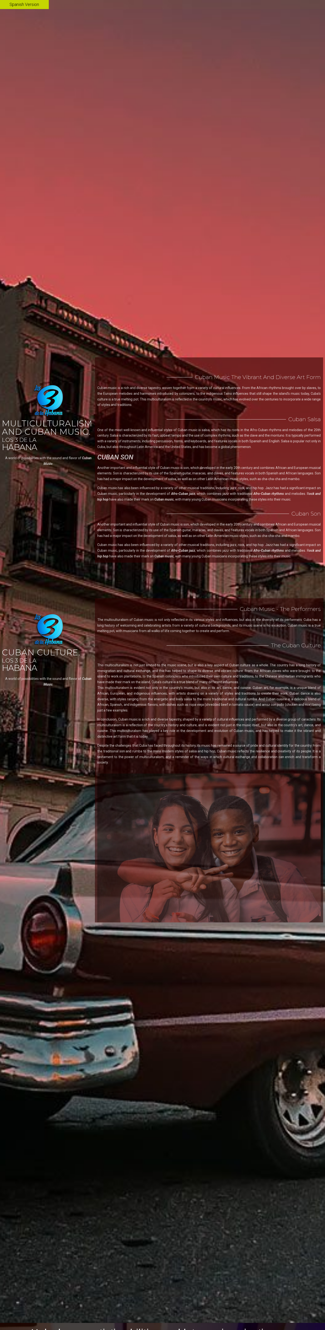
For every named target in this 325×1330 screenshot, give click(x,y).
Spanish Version (24, 4)
